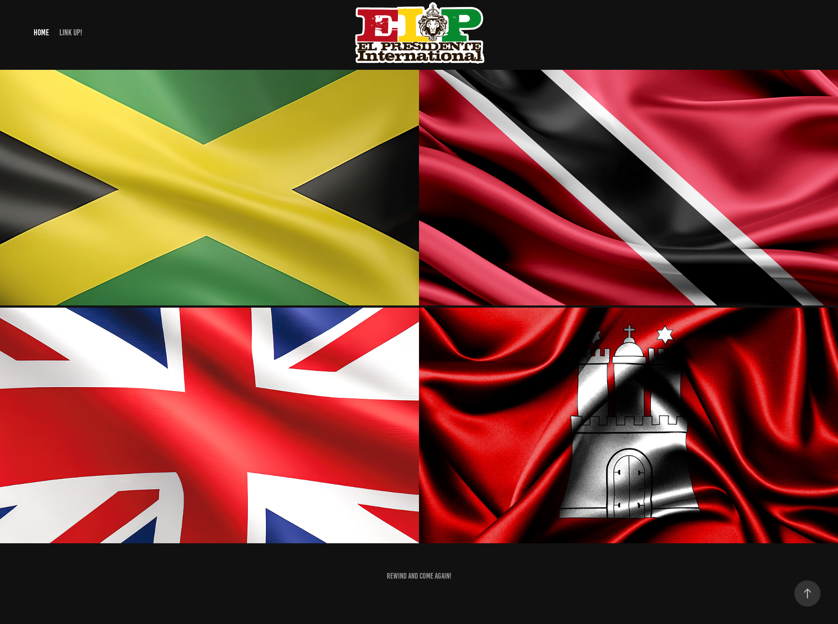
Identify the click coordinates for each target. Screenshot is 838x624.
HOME (41, 32)
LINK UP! (70, 32)
